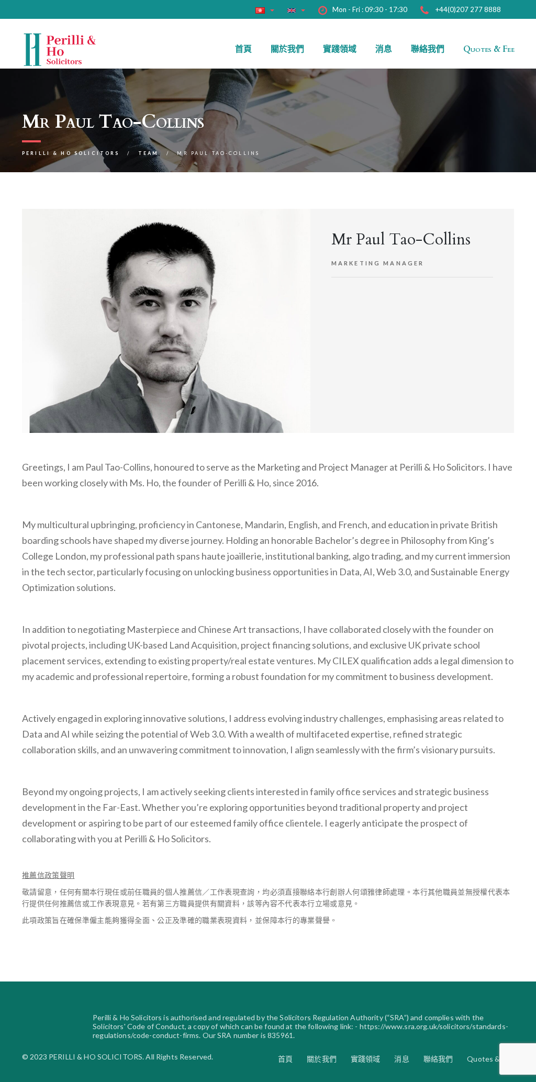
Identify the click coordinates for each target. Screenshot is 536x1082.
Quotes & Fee (489, 49)
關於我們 (287, 49)
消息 (383, 49)
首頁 (243, 49)
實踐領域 (339, 49)
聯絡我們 (427, 49)
